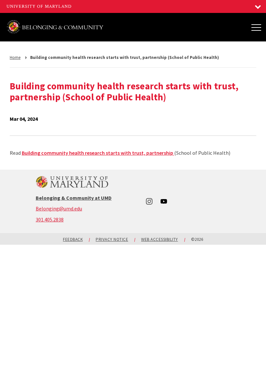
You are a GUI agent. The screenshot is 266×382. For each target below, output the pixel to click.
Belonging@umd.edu (59, 208)
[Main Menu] (256, 27)
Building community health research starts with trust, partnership (98, 153)
